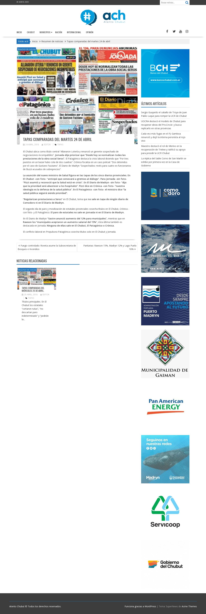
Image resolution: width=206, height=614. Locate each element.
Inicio (19, 32)
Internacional (74, 32)
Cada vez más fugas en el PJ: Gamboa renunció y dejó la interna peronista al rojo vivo (163, 137)
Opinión (89, 32)
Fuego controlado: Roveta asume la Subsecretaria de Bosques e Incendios (47, 247)
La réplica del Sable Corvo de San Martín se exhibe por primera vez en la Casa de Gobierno (163, 162)
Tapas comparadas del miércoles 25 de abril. (33, 289)
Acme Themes (189, 606)
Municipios (45, 32)
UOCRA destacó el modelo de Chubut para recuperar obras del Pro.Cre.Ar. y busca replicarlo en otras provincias (163, 125)
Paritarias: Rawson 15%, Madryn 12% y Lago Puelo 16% (109, 247)
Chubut (31, 32)
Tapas (60, 144)
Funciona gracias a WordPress (140, 606)
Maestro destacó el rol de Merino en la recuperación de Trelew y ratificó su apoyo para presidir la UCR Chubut (163, 149)
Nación (58, 32)
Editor (47, 144)
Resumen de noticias (27, 49)
